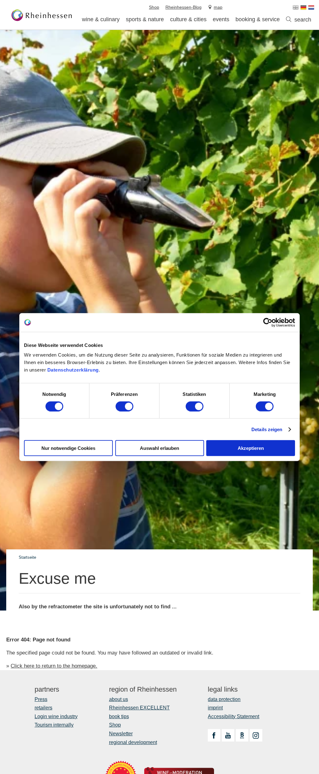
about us (118, 699)
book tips (119, 716)
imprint (215, 707)
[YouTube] (228, 735)
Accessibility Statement (233, 716)
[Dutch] (311, 7)
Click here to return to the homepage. (54, 666)
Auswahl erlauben (159, 448)
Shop (115, 725)
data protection (224, 699)
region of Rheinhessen (143, 689)
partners (47, 689)
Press (41, 699)
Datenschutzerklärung (73, 369)
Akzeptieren (251, 448)
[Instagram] (256, 735)
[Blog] (242, 735)
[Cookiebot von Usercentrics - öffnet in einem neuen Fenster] (267, 322)
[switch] (124, 406)
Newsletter (121, 733)
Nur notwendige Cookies (68, 448)
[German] (303, 7)
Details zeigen (266, 429)
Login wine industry (56, 716)
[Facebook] (214, 735)
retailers (43, 707)
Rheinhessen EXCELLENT (139, 707)
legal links (223, 689)
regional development (133, 742)
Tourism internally (54, 725)
